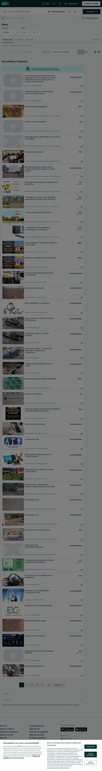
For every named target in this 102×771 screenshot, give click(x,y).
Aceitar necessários (90, 754)
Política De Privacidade (16, 758)
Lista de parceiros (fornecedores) (58, 768)
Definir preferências (90, 763)
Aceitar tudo (90, 746)
